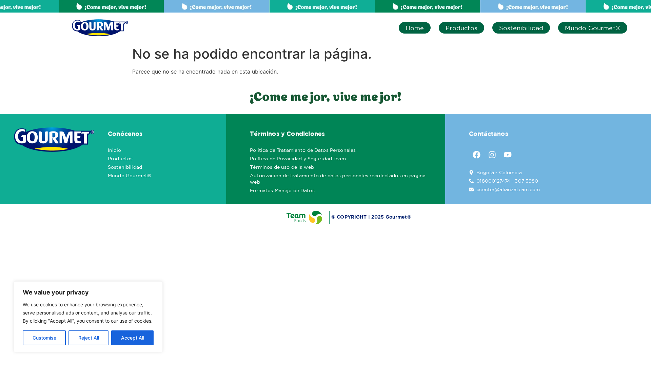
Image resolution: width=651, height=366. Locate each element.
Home (415, 27)
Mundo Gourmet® (592, 27)
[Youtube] (508, 155)
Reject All (88, 338)
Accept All (132, 338)
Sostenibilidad (521, 27)
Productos (461, 27)
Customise (44, 338)
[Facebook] (477, 155)
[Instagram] (492, 155)
